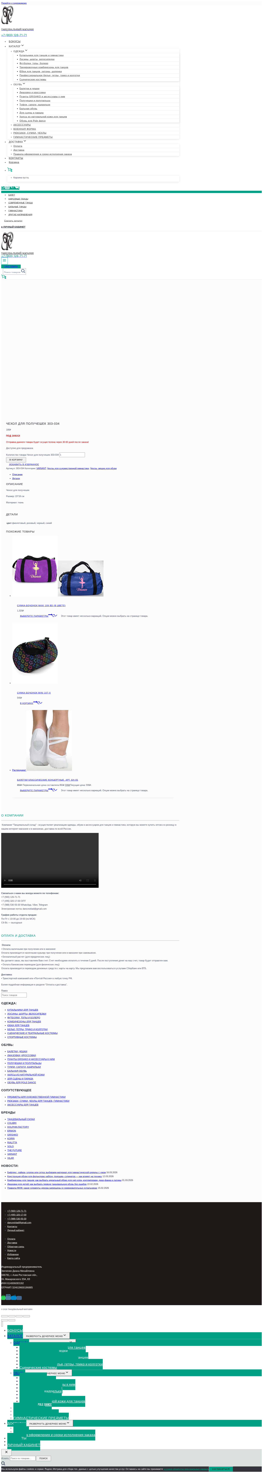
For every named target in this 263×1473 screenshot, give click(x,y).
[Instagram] (7, 188)
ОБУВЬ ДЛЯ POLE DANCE (21, 1082)
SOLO (10, 1146)
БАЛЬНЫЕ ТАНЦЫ (17, 206)
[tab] (93, 474)
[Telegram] (12, 188)
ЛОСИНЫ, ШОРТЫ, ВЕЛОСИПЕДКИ (26, 1014)
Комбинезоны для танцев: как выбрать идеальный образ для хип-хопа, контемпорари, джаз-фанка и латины (64, 1180)
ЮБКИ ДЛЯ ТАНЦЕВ (18, 1025)
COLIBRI (11, 1123)
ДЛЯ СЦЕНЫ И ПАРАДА (20, 1078)
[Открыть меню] (4, 260)
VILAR (10, 1158)
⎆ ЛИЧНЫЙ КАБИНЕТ (13, 227)
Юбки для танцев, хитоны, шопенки (40, 71)
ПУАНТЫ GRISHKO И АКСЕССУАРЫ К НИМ (31, 1059)
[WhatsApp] (3, 188)
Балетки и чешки (29, 88)
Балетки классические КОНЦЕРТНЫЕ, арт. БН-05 (47, 780)
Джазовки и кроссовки (32, 92)
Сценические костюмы (32, 79)
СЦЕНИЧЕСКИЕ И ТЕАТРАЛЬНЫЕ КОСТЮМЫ (32, 1033)
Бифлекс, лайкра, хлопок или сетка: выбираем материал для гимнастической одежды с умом (56, 1172)
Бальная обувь (28, 108)
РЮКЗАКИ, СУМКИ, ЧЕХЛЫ (29, 133)
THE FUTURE (14, 1150)
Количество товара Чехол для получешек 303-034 (32, 454)
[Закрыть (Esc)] (4, 1316)
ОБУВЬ (19, 1373)
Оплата (17, 146)
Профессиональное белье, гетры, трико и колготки (49, 75)
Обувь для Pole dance (32, 120)
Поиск (4, 990)
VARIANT (41, 468)
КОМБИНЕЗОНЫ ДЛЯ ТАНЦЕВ (24, 1021)
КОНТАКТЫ (16, 158)
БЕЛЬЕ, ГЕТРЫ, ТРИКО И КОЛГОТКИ (27, 1029)
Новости (11, 1250)
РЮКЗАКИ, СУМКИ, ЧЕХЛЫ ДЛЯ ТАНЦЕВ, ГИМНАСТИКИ (38, 1101)
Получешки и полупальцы (34, 100)
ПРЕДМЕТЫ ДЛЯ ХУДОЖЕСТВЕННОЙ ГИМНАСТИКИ (36, 1097)
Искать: (5, 1458)
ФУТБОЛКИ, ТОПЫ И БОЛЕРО (23, 1017)
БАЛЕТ (11, 195)
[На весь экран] (19, 1316)
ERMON (11, 1131)
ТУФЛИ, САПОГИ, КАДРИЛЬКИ (24, 1067)
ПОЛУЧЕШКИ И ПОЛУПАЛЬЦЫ (24, 1063)
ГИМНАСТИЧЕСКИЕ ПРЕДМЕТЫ (33, 137)
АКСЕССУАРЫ (22, 125)
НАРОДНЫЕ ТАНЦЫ (18, 199)
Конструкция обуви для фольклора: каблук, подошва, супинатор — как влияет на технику (54, 1176)
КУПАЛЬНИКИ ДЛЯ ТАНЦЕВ (22, 1010)
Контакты (12, 1226)
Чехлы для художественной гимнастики (68, 468)
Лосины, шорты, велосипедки (36, 59)
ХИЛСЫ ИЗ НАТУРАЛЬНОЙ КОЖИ (26, 1074)
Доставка (18, 150)
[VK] (17, 188)
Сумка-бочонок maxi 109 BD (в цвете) (41, 605)
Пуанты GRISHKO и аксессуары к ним (42, 96)
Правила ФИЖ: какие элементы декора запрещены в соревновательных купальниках (52, 1188)
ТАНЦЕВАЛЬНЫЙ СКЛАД (21, 1119)
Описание (17, 474)
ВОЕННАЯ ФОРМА (24, 129)
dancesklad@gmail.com (19, 1222)
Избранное (13, 1254)
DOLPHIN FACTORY (18, 1127)
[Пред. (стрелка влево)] (4, 1320)
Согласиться (221, 1469)
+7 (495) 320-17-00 (16, 1214)
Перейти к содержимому (14, 3)
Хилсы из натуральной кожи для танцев (43, 116)
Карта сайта (13, 1258)
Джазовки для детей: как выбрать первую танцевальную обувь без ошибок (47, 1184)
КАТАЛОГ (15, 1336)
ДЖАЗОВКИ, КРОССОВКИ (21, 1055)
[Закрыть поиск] (6, 1452)
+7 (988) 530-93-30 (16, 1218)
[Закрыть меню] (2, 1324)
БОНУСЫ (15, 41)
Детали (16, 478)
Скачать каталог (13, 221)
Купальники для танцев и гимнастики (41, 55)
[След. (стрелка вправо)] (12, 1320)
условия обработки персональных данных (186, 1469)
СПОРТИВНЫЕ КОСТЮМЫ (22, 1037)
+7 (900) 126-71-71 (16, 1211)
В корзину (16, 460)
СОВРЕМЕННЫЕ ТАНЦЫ (20, 203)
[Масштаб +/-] (26, 1316)
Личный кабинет (15, 1230)
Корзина (14, 162)
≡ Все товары (11, 266)
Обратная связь (15, 1246)
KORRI (11, 1138)
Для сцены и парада (31, 112)
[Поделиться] (12, 1316)
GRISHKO (12, 1134)
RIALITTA (12, 1142)
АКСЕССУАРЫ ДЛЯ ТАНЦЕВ (22, 1104)
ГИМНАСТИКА (15, 210)
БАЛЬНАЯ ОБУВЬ (17, 1071)
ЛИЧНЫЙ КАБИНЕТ (23, 1445)
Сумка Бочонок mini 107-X (34, 693)
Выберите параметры (34, 616)
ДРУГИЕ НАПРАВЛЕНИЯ (20, 214)
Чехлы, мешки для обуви (103, 468)
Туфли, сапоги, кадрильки (34, 104)
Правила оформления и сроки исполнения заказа (42, 154)
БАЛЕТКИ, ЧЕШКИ (17, 1051)
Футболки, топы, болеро (33, 63)
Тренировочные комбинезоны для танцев (43, 67)
